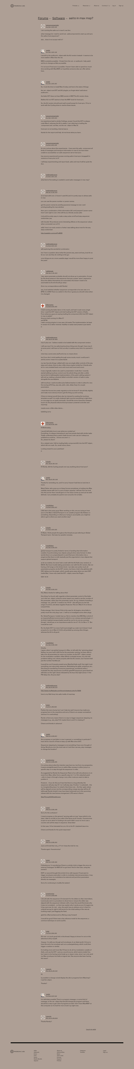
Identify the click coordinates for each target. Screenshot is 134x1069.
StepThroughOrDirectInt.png (51, 797)
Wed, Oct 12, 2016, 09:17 (51, 736)
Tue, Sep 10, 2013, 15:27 (51, 507)
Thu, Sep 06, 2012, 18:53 (51, 424)
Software (58, 18)
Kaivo (35, 1054)
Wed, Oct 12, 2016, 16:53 (51, 862)
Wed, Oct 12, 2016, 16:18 (51, 842)
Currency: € (105, 5)
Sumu (35, 1057)
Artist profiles (60, 1052)
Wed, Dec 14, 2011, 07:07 (51, 192)
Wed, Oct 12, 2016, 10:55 (51, 761)
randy (48, 50)
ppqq (48, 705)
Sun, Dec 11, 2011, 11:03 (51, 27)
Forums (43, 18)
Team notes (60, 1055)
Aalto (35, 1050)
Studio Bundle (38, 1059)
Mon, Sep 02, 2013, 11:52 (51, 463)
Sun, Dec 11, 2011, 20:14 (51, 118)
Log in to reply (91, 1029)
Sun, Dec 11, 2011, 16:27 (51, 83)
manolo (48, 969)
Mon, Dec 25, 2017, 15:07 (51, 971)
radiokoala (49, 271)
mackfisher (50, 505)
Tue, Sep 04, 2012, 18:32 (51, 306)
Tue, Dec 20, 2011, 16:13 (51, 245)
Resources (86, 5)
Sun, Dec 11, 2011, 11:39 (51, 52)
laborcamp (49, 305)
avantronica (50, 760)
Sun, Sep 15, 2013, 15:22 (51, 589)
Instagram (83, 1050)
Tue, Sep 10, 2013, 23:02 (51, 529)
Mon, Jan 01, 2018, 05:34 (52, 1018)
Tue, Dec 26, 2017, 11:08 (51, 996)
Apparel (36, 1060)
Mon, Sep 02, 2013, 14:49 (52, 479)
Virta (35, 1055)
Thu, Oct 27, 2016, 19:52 (51, 933)
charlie (48, 462)
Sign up (121, 5)
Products (75, 5)
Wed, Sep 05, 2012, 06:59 (51, 339)
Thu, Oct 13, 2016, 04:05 (51, 895)
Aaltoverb (36, 1052)
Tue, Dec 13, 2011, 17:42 (51, 176)
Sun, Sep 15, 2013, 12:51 (51, 547)
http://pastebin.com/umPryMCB (51, 233)
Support (59, 1059)
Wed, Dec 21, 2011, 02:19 (51, 273)
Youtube (82, 1052)
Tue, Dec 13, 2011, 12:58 (51, 145)
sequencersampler (52, 25)
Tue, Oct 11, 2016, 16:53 (51, 706)
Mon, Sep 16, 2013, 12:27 (51, 687)
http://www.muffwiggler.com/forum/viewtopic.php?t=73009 (61, 691)
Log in (114, 5)
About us (96, 5)
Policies (59, 1060)
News (58, 1054)
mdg (47, 931)
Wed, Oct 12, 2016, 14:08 (51, 809)
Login (104, 1050)
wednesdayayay (51, 175)
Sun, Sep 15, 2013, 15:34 (51, 644)
